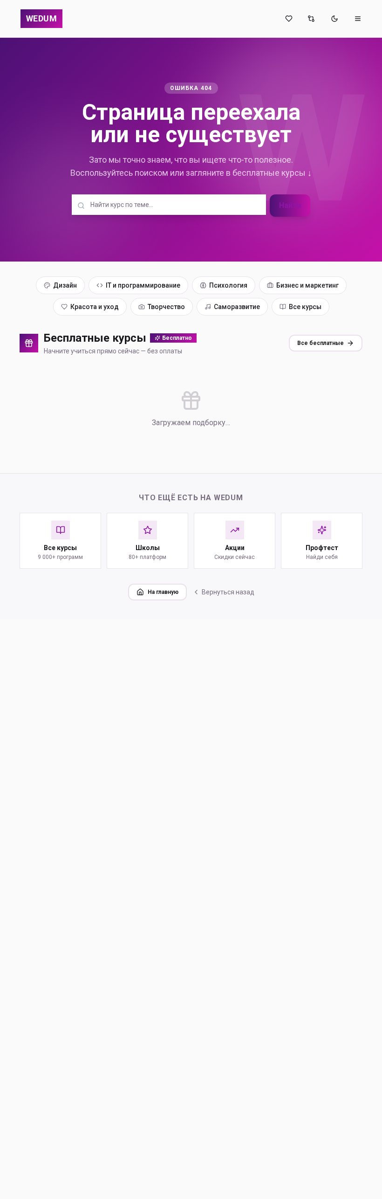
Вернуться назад (228, 592)
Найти (290, 205)
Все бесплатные (320, 343)
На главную (163, 592)
